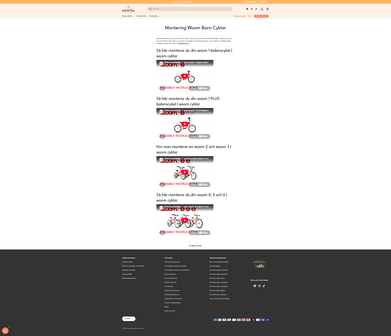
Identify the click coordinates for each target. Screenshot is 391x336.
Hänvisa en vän (170, 311)
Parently (129, 328)
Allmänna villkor (127, 262)
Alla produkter (127, 16)
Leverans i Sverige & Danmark (182, 2)
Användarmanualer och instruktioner (177, 270)
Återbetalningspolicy (129, 278)
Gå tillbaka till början (195, 246)
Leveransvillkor (127, 274)
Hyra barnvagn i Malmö (217, 290)
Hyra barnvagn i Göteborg (219, 282)
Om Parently (153, 16)
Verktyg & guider (239, 16)
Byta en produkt (170, 274)
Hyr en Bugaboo (215, 266)
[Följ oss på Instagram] (252, 9)
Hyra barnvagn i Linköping (218, 286)
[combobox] (189, 9)
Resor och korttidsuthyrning (219, 262)
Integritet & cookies (129, 270)
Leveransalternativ (171, 278)
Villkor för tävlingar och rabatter (133, 266)
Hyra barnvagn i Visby (217, 278)
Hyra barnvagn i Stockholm (219, 270)
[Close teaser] (9, 327)
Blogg (167, 307)
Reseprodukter (142, 16)
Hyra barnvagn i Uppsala (218, 294)
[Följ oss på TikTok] (256, 9)
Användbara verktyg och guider (175, 266)
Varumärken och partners (173, 299)
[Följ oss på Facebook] (247, 9)
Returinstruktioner (171, 282)
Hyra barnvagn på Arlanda (219, 274)
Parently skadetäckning (172, 303)
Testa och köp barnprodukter (220, 299)
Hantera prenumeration (172, 262)
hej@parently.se (183, 43)
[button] (267, 9)
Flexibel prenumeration (172, 290)
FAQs (249, 16)
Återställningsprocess (172, 294)
